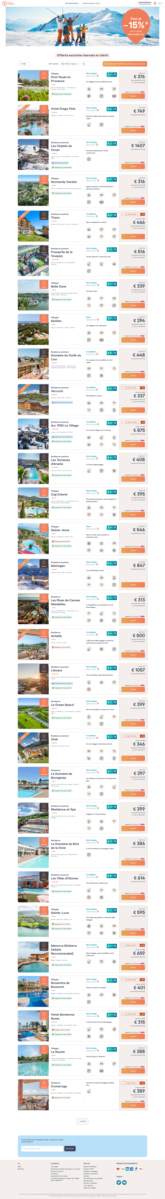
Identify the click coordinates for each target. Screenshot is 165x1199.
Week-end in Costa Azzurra (64, 1196)
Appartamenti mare (123, 1194)
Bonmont (77, 993)
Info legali (54, 1167)
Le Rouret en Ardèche (59, 1060)
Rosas (75, 1025)
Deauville (54, 264)
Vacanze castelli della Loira (81, 1194)
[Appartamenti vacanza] (8, 3)
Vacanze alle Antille (134, 1194)
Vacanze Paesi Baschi (45, 1194)
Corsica (58, 470)
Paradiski (63, 432)
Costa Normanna (69, 188)
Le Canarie (59, 115)
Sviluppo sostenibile (91, 1174)
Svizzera (53, 224)
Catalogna (59, 993)
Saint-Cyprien (71, 367)
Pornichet (54, 856)
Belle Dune (63, 295)
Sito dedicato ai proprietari (93, 1178)
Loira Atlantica (72, 854)
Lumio (64, 642)
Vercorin (68, 398)
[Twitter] (119, 1182)
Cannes (62, 612)
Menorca (65, 960)
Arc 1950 (70, 432)
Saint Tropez (80, 1196)
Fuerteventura (68, 115)
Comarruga (77, 1093)
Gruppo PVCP (89, 1169)
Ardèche (78, 1058)
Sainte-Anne (69, 537)
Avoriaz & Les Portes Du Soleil (69, 677)
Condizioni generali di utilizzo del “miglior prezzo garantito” (65, 1179)
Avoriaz (53, 679)
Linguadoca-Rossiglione (58, 367)
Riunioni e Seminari (90, 1183)
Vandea (70, 784)
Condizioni (54, 1174)
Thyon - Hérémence (72, 224)
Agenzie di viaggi (90, 1188)
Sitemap (21, 1169)
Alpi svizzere (61, 224)
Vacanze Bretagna (68, 1194)
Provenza (54, 89)
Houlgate (54, 818)
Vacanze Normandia (34, 1194)
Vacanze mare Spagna (94, 1194)
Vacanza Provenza (23, 1194)
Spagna (53, 115)
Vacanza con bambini (111, 1196)
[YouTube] (124, 1182)
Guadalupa (60, 537)
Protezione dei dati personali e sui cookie (65, 1169)
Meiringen (69, 572)
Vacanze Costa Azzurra (90, 1196)
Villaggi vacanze (101, 1196)
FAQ (19, 1167)
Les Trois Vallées (65, 156)
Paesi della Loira (61, 784)
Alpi (57, 156)
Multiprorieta (88, 1181)
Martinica (60, 919)
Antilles (53, 537)
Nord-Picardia (60, 293)
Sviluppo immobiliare (91, 1171)
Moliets (72, 327)
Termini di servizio (57, 1171)
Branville (78, 188)
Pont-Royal (61, 89)
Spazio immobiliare (90, 1167)
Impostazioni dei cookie (59, 1176)
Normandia (59, 188)
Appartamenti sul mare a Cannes (109, 1194)
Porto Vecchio (67, 470)
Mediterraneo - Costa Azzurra (65, 87)
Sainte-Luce (68, 919)
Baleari (58, 960)
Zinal (67, 746)
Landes (66, 327)
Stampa (86, 1176)
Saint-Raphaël (65, 503)
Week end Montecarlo (57, 1194)
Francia (53, 87)
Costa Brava (68, 1025)
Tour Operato (88, 1185)
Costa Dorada (68, 993)
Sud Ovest (59, 327)
